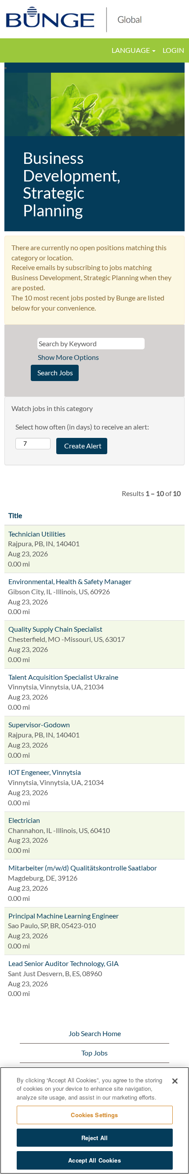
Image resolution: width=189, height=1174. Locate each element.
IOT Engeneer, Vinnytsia (44, 772)
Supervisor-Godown (39, 724)
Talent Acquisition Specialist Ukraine (63, 677)
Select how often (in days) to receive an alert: (82, 426)
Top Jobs (94, 1052)
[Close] (175, 1081)
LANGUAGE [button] (131, 50)
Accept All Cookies (94, 1160)
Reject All (94, 1137)
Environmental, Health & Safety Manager (69, 581)
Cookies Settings (94, 1115)
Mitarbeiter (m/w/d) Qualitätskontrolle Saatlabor (82, 867)
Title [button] (15, 515)
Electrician (24, 820)
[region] (94, 1120)
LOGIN (173, 50)
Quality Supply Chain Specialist (55, 629)
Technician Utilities (36, 534)
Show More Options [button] (68, 357)
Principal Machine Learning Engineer (63, 915)
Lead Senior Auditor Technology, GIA (63, 963)
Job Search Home (95, 1033)
